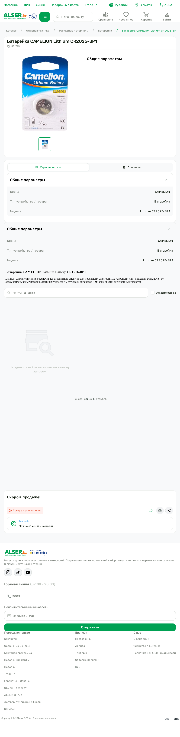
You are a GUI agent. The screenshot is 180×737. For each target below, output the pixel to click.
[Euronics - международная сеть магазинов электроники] (33, 16)
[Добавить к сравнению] (160, 510)
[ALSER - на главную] (15, 16)
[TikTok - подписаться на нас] (18, 572)
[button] (169, 510)
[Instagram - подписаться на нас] (8, 572)
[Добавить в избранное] (151, 510)
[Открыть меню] (44, 17)
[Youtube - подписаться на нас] (28, 572)
